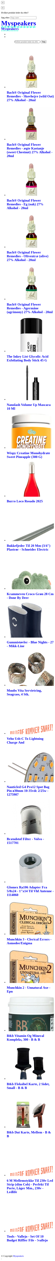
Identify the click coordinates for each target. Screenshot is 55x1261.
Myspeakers (18, 1256)
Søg (43, 42)
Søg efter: (5, 17)
